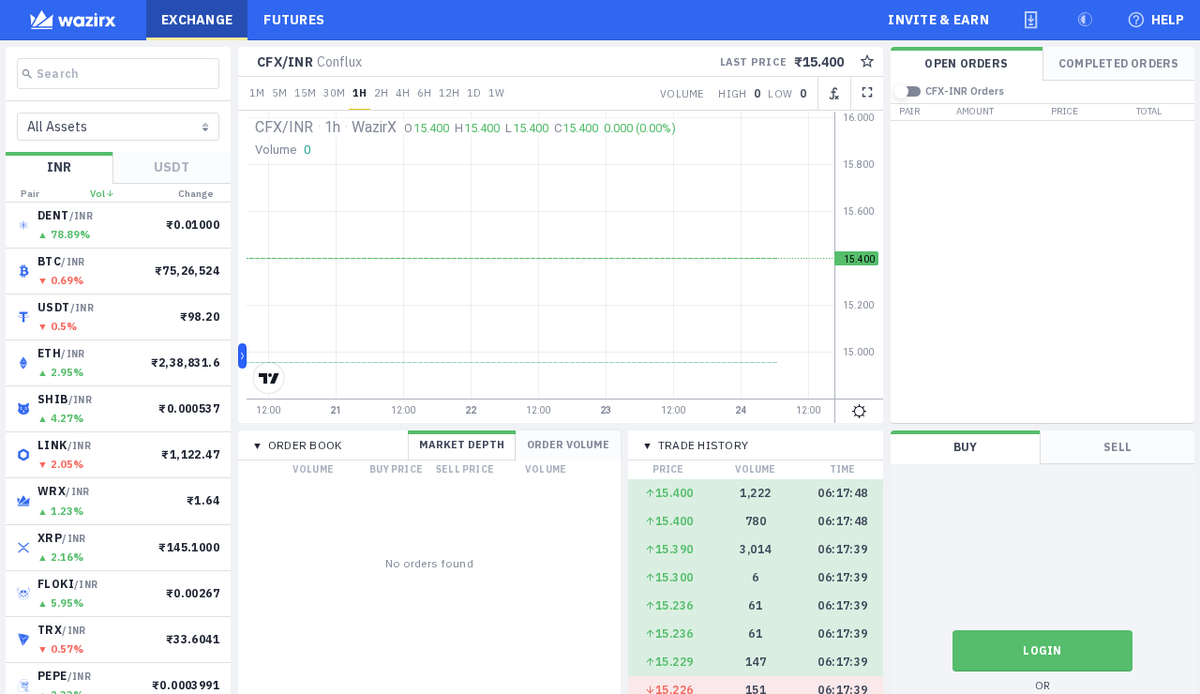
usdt (171, 166)
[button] (1031, 19)
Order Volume (568, 444)
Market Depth (461, 444)
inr (59, 166)
